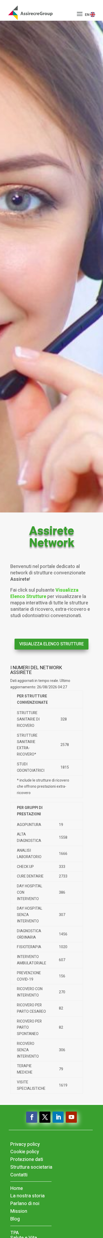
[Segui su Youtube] (71, 1117)
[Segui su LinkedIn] (58, 1117)
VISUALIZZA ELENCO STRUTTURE (51, 644)
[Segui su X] (44, 1117)
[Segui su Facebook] (31, 1117)
